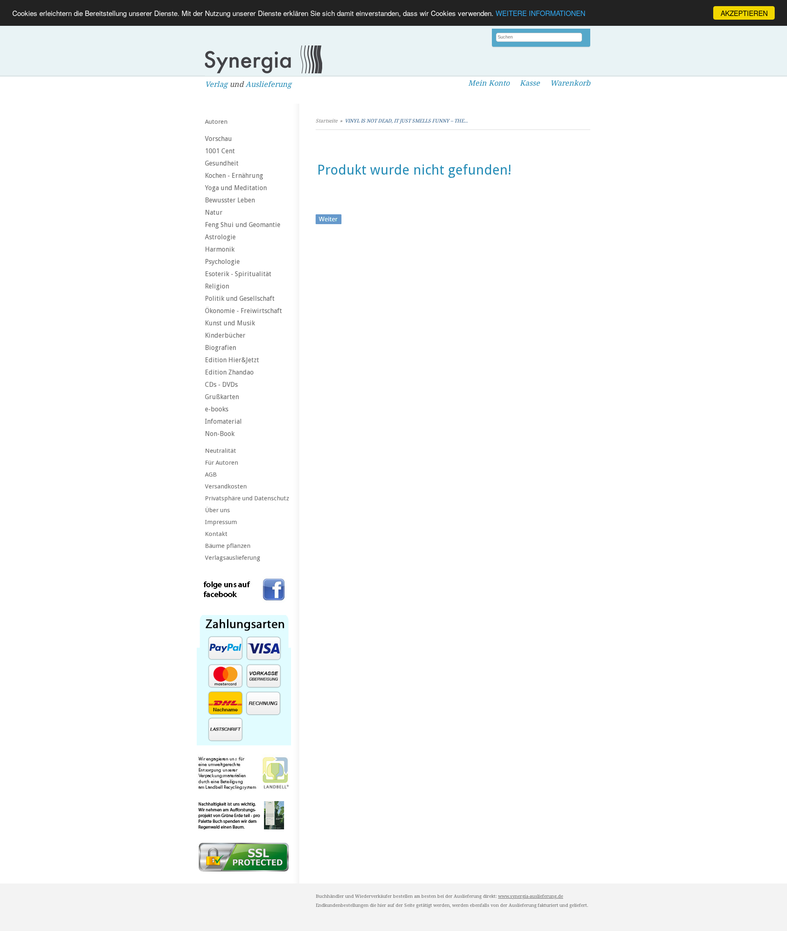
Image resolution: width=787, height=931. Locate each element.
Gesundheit (222, 163)
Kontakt (216, 534)
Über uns (217, 510)
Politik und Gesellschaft (240, 298)
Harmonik (219, 249)
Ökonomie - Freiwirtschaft (243, 311)
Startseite (326, 121)
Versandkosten (226, 486)
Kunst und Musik (230, 323)
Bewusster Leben (230, 200)
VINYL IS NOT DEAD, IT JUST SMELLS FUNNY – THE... (406, 121)
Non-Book (219, 434)
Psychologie (222, 262)
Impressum (221, 522)
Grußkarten (222, 397)
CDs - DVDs (221, 384)
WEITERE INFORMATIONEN (540, 13)
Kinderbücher (225, 335)
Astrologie (220, 237)
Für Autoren (221, 462)
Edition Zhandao (229, 372)
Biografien (220, 348)
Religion (217, 286)
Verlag (216, 84)
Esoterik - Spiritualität (238, 274)
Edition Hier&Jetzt (232, 360)
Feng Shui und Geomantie (242, 225)
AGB (211, 474)
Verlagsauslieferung (232, 557)
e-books (216, 409)
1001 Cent (220, 151)
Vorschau (218, 139)
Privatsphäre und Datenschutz (247, 498)
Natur (214, 212)
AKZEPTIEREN (744, 13)
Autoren (216, 121)
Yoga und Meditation (236, 188)
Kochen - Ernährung (234, 175)
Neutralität (220, 450)
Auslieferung (268, 84)
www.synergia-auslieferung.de (530, 896)
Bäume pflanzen (227, 546)
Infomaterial (223, 421)
